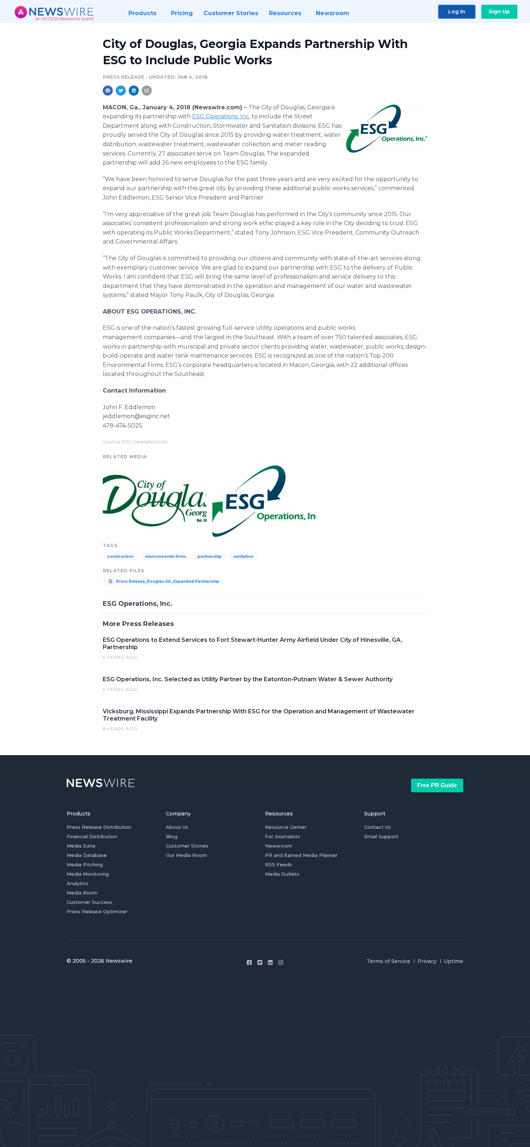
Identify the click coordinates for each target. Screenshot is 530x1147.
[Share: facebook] (108, 90)
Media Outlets (282, 874)
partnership (210, 556)
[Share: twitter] (121, 90)
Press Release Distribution (99, 827)
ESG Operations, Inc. (221, 116)
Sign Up (499, 11)
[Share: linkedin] (134, 90)
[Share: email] (147, 90)
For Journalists (282, 836)
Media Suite (81, 846)
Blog (171, 836)
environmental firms (165, 556)
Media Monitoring (88, 874)
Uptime (453, 961)
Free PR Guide (437, 785)
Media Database (87, 855)
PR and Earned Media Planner (301, 855)
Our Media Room (186, 855)
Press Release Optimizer (97, 911)
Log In (456, 11)
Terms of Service (388, 961)
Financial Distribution (92, 836)
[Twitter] (259, 962)
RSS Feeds (278, 864)
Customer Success (89, 902)
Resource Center (285, 827)
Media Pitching (85, 864)
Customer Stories (187, 846)
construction (120, 556)
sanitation (243, 556)
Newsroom (278, 846)
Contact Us (377, 827)
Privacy (427, 961)
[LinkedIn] (270, 962)
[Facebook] (249, 962)
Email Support (381, 836)
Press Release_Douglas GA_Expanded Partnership (167, 581)
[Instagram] (280, 962)
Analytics (77, 883)
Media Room (82, 893)
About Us (177, 827)
